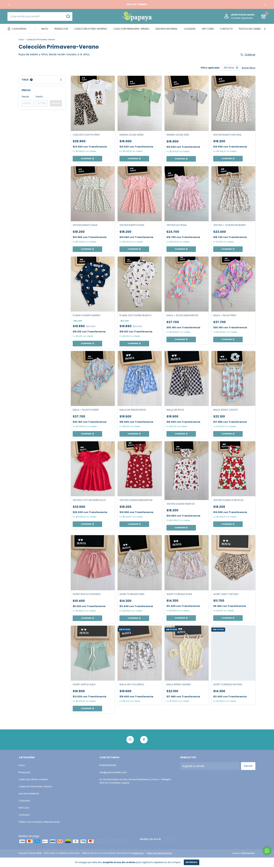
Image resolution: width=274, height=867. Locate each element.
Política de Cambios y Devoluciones (39, 821)
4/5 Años (229, 67)
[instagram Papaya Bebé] (130, 739)
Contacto (226, 28)
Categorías (19, 28)
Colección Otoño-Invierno (90, 28)
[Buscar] (68, 16)
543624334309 (107, 765)
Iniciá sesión (247, 14)
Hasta (39, 96)
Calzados (190, 28)
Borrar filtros (248, 67)
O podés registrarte (242, 18)
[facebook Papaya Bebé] (144, 739)
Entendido (191, 862)
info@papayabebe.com (113, 772)
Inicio (44, 28)
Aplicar (56, 103)
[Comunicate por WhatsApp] (267, 851)
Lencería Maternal (166, 28)
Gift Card (208, 28)
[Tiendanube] (243, 853)
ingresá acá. (138, 853)
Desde (25, 96)
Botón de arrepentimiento (159, 853)
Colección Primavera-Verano (131, 28)
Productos (61, 28)
